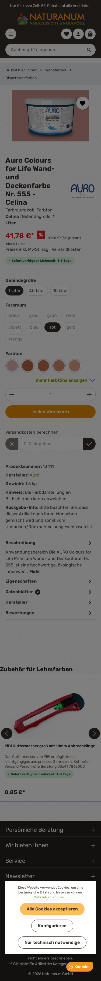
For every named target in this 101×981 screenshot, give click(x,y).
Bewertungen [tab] (19, 612)
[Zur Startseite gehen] (51, 19)
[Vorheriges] (6, 733)
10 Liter (60, 290)
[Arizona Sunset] (27, 366)
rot (52, 327)
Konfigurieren (52, 925)
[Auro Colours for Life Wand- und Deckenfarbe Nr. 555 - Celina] (50, 115)
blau (34, 327)
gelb (71, 327)
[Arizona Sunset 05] (43, 366)
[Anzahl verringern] (11, 394)
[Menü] (10, 34)
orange (15, 339)
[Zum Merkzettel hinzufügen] (82, 103)
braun (14, 315)
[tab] (49, 557)
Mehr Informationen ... (50, 897)
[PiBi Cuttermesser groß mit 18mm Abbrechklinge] (50, 708)
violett (14, 327)
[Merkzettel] (66, 34)
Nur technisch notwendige (52, 942)
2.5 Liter (37, 290)
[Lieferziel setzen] (89, 444)
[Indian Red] (12, 366)
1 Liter (14, 290)
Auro (34, 475)
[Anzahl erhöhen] (89, 394)
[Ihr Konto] (78, 34)
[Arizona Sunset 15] (74, 366)
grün (52, 315)
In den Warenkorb (50, 411)
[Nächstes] (94, 733)
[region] (50, 120)
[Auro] (82, 191)
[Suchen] (89, 50)
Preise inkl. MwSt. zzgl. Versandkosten (43, 249)
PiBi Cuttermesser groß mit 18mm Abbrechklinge (50, 746)
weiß (70, 315)
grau (34, 315)
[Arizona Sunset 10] (59, 366)
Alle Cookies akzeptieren (52, 909)
